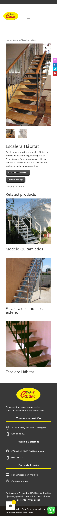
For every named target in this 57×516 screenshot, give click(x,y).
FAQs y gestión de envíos (21, 496)
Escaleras (17, 40)
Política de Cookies (41, 493)
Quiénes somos (19, 481)
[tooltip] (55, 60)
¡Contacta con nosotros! (18, 172)
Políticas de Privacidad (18, 493)
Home (8, 40)
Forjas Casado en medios (24, 475)
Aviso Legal (33, 500)
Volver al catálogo (15, 179)
